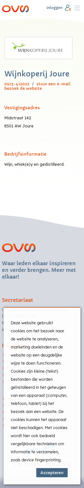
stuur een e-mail (53, 84)
